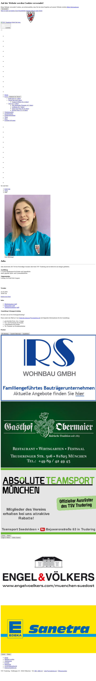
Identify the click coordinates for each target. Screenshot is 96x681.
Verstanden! (5, 9)
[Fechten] (6, 46)
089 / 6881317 (38, 671)
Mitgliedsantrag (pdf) (10, 304)
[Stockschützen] (6, 81)
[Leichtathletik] (6, 71)
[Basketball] (6, 36)
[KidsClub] (6, 66)
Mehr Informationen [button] (73, 7)
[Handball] (6, 61)
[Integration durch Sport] (6, 679)
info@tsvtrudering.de (50, 671)
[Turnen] (6, 86)
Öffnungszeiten (62, 671)
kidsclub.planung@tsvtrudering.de (30, 318)
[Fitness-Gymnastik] (6, 51)
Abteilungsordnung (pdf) (11, 307)
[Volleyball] (6, 91)
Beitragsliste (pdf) (9, 306)
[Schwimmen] (6, 76)
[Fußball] (6, 56)
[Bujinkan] (6, 41)
